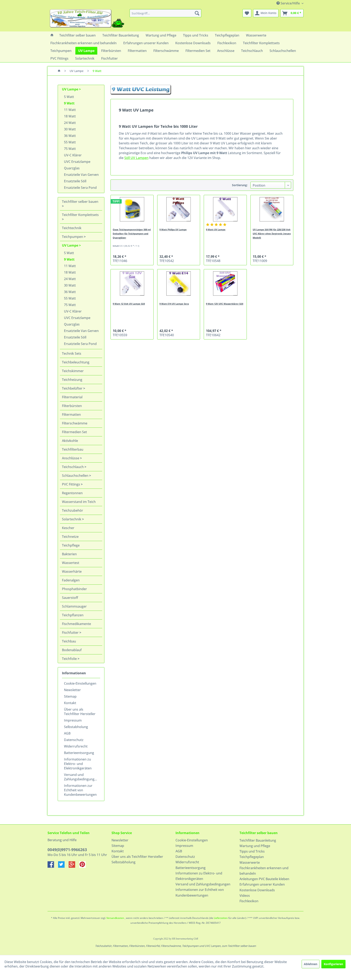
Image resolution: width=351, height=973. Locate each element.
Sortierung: (240, 185)
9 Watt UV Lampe (215, 229)
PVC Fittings (71, 484)
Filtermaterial (72, 397)
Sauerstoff (70, 597)
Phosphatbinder (74, 589)
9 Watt (69, 103)
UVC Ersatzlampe (77, 161)
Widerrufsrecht (76, 746)
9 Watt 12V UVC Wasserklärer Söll (224, 303)
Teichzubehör (72, 510)
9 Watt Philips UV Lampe (173, 229)
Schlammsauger (74, 606)
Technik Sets (71, 353)
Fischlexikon (248, 901)
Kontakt (70, 703)
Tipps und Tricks (252, 851)
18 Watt (70, 116)
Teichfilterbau (72, 449)
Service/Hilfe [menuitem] (290, 3)
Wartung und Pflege (254, 846)
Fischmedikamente (76, 624)
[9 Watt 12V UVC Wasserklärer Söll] (225, 283)
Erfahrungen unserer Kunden (262, 884)
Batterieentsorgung (79, 753)
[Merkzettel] (247, 13)
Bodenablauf (72, 650)
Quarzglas (72, 168)
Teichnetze (70, 536)
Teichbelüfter (72, 388)
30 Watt (70, 129)
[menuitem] (165, 13)
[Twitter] (63, 866)
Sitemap (70, 696)
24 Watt (70, 122)
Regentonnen (72, 493)
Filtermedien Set (74, 432)
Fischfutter (70, 632)
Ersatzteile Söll (75, 181)
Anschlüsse (71, 458)
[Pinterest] (84, 866)
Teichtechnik (71, 228)
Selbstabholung (76, 727)
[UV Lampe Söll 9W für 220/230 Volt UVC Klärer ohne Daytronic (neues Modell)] (272, 209)
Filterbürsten (72, 406)
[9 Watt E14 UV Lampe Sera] (178, 283)
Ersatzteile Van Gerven (81, 174)
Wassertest (70, 563)
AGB (67, 733)
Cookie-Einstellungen (80, 683)
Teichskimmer (73, 371)
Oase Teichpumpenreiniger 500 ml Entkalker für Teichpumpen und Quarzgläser (132, 233)
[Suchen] (197, 13)
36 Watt (70, 135)
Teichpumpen (73, 236)
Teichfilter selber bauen (80, 201)
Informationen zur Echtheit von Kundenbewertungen (80, 790)
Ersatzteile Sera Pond (80, 187)
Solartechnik (72, 519)
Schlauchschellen (75, 475)
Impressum (73, 720)
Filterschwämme (74, 423)
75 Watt (70, 148)
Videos (244, 895)
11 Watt (70, 109)
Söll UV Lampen (136, 158)
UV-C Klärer (73, 155)
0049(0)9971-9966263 (67, 849)
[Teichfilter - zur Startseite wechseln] (87, 19)
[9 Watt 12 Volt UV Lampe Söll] (132, 283)
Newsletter (72, 690)
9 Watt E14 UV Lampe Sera (174, 303)
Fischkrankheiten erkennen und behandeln (263, 871)
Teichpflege (71, 545)
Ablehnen (310, 964)
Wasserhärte (72, 571)
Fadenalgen (71, 580)
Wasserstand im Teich (79, 501)
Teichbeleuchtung (75, 362)
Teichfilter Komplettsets (80, 215)
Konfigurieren (333, 964)
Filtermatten (71, 414)
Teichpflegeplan (251, 857)
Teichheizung (72, 379)
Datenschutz (73, 740)
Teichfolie (70, 658)
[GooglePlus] (74, 866)
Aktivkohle (70, 440)
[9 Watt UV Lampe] (225, 209)
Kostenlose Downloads (257, 890)
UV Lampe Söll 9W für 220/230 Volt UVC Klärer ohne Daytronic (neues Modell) (272, 233)
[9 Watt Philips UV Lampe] (178, 209)
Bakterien (69, 554)
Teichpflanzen (72, 615)
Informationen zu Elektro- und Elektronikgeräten (78, 763)
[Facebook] (53, 866)
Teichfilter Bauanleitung (257, 840)
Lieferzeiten (221, 918)
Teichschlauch (73, 467)
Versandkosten (115, 918)
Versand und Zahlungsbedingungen (81, 776)
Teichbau (69, 641)
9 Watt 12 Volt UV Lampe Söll (129, 303)
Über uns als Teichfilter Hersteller (79, 711)
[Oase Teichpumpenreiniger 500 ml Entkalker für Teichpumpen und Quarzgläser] (132, 209)
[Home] (52, 35)
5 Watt (69, 97)
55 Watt (70, 142)
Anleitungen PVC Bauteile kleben (264, 879)
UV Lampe (70, 89)
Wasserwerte (249, 862)
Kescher (68, 528)
